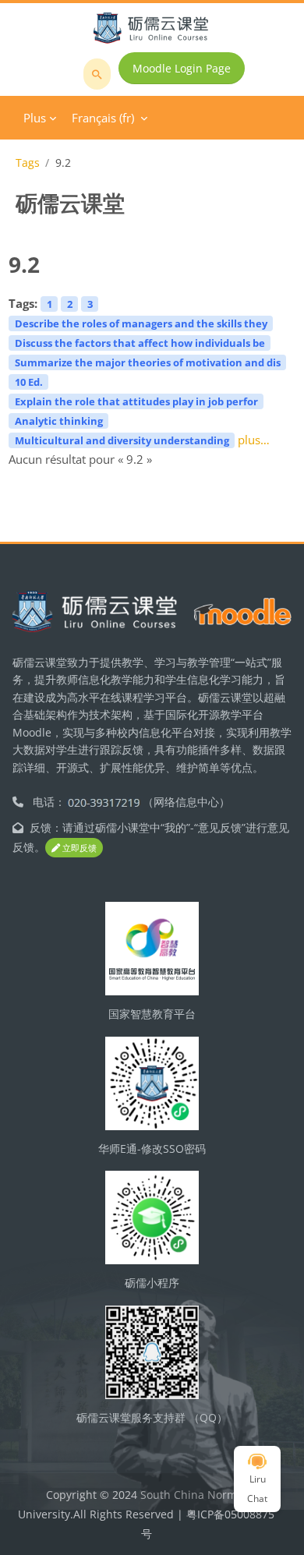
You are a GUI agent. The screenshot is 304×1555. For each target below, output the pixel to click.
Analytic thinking (59, 421)
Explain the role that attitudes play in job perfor (136, 401)
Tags (28, 162)
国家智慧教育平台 (152, 1013)
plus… (254, 439)
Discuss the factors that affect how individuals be (140, 343)
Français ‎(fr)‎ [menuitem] (103, 117)
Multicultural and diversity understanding (122, 440)
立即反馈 (78, 847)
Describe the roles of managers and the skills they (141, 323)
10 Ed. (29, 382)
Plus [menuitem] (34, 117)
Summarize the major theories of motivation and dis (148, 362)
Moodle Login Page (182, 68)
